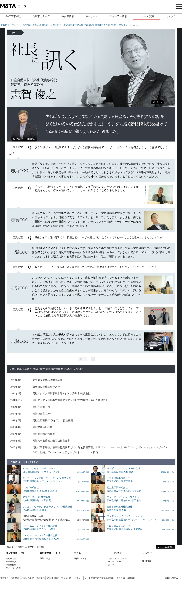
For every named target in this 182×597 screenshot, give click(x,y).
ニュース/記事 (146, 16)
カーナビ (112, 565)
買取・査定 (45, 558)
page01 (136, 25)
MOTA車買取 (13, 16)
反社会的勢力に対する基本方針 (99, 578)
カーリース (91, 16)
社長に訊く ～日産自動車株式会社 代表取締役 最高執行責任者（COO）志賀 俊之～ (90, 25)
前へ (82, 359)
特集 (35, 25)
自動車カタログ (41, 16)
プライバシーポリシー (71, 578)
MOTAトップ (7, 25)
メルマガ (146, 553)
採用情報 (146, 561)
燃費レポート (80, 558)
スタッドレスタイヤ (117, 558)
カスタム (171, 16)
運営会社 (4, 578)
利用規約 (40, 578)
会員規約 (120, 578)
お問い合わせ (27, 578)
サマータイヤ (114, 561)
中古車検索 (67, 16)
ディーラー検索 (118, 16)
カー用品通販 (115, 553)
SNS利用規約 (53, 578)
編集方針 (131, 578)
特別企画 (43, 25)
